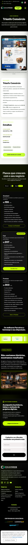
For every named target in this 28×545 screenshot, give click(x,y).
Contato (3, 498)
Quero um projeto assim (14, 154)
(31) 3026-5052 (16, 1)
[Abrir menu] (25, 8)
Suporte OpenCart (19, 493)
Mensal (6, 186)
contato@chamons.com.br (14, 507)
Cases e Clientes (19, 489)
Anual (18, 186)
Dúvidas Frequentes (6, 496)
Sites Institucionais (8, 150)
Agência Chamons (5, 489)
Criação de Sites (7, 147)
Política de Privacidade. (17, 537)
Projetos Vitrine (16, 147)
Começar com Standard (14, 225)
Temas (16, 491)
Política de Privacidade (6, 495)
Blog (2, 500)
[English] (25, 2)
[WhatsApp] (8, 483)
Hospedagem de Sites (20, 495)
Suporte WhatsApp (7, 3)
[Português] (22, 2)
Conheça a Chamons (6, 350)
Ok (14, 455)
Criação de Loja (18, 496)
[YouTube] (11, 483)
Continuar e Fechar (10, 540)
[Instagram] (2, 483)
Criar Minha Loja (18, 8)
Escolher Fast (14, 268)
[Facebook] (5, 483)
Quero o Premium (14, 314)
